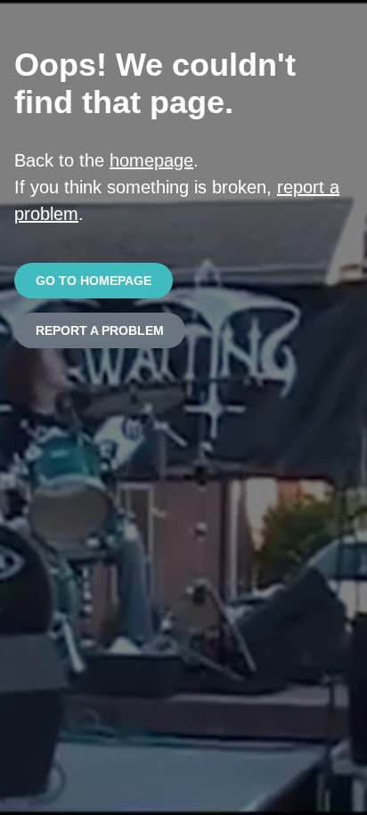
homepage (151, 160)
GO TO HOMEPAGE (93, 280)
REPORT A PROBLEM (100, 330)
